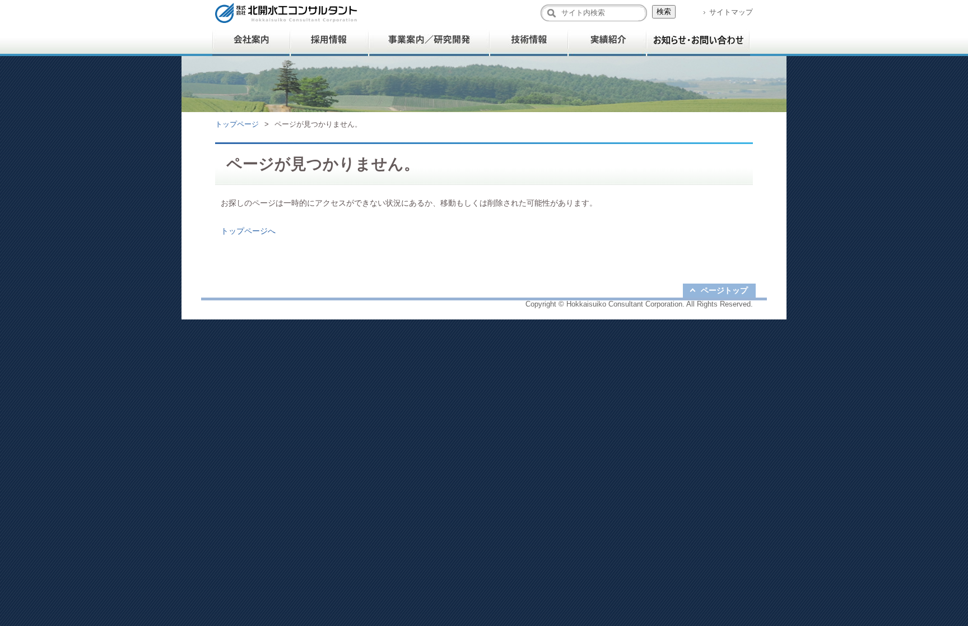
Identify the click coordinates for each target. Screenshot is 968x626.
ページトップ (724, 290)
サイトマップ (731, 12)
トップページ (237, 124)
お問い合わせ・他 (698, 40)
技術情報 (529, 40)
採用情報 (330, 40)
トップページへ (248, 230)
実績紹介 (607, 40)
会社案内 (251, 40)
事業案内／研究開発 (429, 40)
